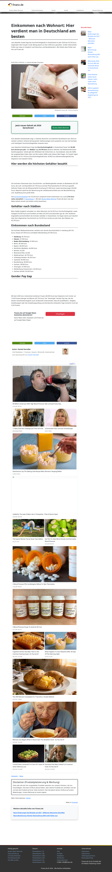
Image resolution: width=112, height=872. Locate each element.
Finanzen (40, 62)
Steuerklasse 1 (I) (38, 851)
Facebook (66, 116)
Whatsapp (22, 116)
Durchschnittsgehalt (21, 197)
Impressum (85, 851)
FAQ (58, 851)
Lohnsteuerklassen (14, 856)
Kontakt (59, 854)
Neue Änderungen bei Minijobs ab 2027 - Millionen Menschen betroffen (39, 813)
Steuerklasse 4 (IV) (38, 858)
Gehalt (28, 798)
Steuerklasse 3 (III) (38, 856)
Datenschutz (86, 854)
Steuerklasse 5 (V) (38, 860)
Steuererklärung (97, 10)
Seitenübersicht (62, 860)
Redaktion (60, 856)
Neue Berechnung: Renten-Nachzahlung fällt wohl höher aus (35, 816)
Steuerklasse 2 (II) (38, 854)
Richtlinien (60, 858)
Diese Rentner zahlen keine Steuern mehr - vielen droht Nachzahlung (93, 79)
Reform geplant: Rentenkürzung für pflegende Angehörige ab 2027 (93, 92)
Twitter (44, 116)
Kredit (66, 10)
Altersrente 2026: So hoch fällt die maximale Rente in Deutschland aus (93, 65)
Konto (54, 10)
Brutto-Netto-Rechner (16, 10)
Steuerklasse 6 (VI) (38, 862)
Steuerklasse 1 (30, 199)
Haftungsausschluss (88, 856)
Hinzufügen (60, 314)
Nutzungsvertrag (87, 858)
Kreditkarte (80, 10)
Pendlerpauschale (14, 858)
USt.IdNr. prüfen (13, 860)
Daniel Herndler (32, 62)
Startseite (14, 776)
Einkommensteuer (37, 10)
